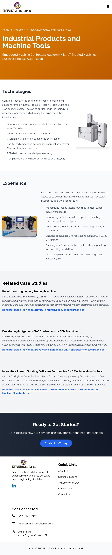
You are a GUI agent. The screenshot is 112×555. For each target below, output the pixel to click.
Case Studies (65, 488)
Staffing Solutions (67, 476)
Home (5, 29)
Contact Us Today (56, 443)
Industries (19, 29)
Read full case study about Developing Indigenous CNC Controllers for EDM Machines (53, 349)
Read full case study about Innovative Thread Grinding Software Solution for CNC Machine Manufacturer (50, 391)
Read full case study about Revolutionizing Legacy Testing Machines (43, 309)
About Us (63, 471)
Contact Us (64, 494)
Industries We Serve (68, 482)
